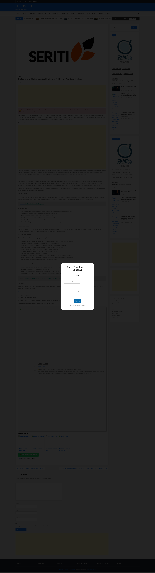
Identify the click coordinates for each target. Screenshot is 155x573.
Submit (77, 301)
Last (72, 288)
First (72, 281)
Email (77, 292)
